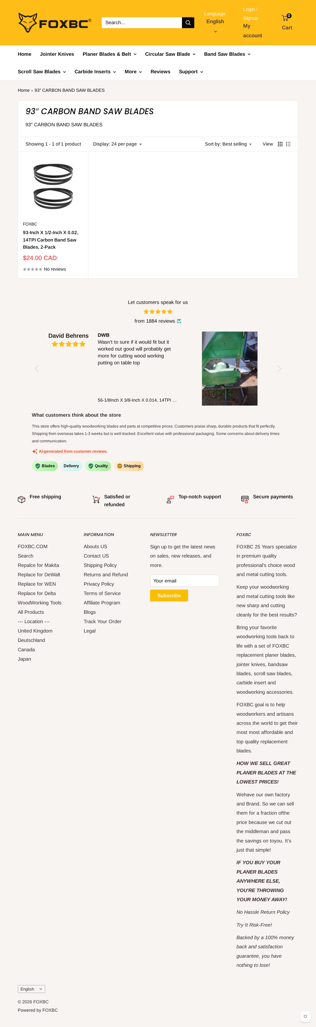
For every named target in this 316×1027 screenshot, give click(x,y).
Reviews (160, 71)
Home (24, 54)
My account (252, 30)
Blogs (90, 612)
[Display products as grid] (280, 144)
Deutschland (31, 640)
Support (188, 71)
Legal (90, 631)
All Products (31, 612)
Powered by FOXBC (38, 1010)
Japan (24, 659)
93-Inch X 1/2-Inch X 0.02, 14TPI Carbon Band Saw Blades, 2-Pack (50, 240)
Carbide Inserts (93, 71)
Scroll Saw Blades (39, 71)
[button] (38, 368)
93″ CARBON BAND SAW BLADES (70, 90)
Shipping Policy (100, 565)
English (27, 989)
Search (25, 556)
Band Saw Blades (224, 54)
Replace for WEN (37, 584)
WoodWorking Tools (39, 602)
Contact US (96, 556)
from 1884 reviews (155, 321)
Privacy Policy (99, 584)
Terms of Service (102, 593)
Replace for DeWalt (39, 574)
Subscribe (169, 595)
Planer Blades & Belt (107, 54)
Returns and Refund (106, 574)
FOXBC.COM (33, 546)
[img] (158, 311)
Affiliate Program (102, 602)
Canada (26, 649)
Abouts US (95, 546)
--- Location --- (34, 621)
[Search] (188, 22)
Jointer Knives (57, 54)
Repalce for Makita (38, 565)
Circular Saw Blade (167, 54)
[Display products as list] (288, 144)
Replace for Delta (37, 593)
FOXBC (30, 224)
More (131, 71)
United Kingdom (35, 631)
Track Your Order (102, 621)
